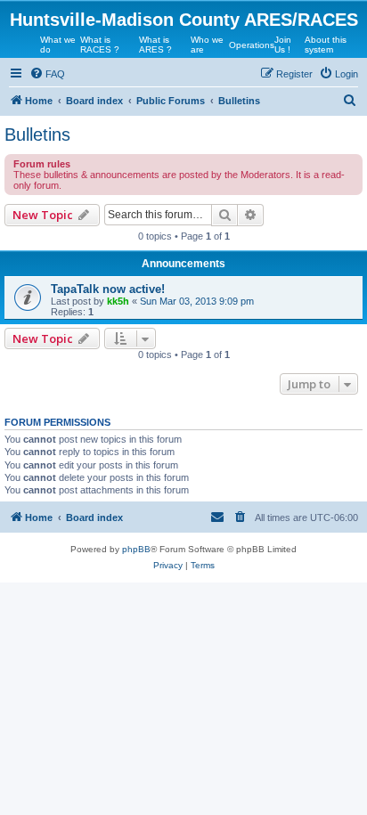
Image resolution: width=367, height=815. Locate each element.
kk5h (118, 301)
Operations (251, 45)
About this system (326, 44)
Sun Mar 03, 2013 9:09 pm (197, 301)
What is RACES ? (99, 44)
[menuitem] (47, 74)
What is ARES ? (155, 44)
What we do (58, 44)
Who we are (207, 44)
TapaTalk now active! (108, 289)
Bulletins (37, 134)
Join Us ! (282, 44)
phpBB (136, 549)
